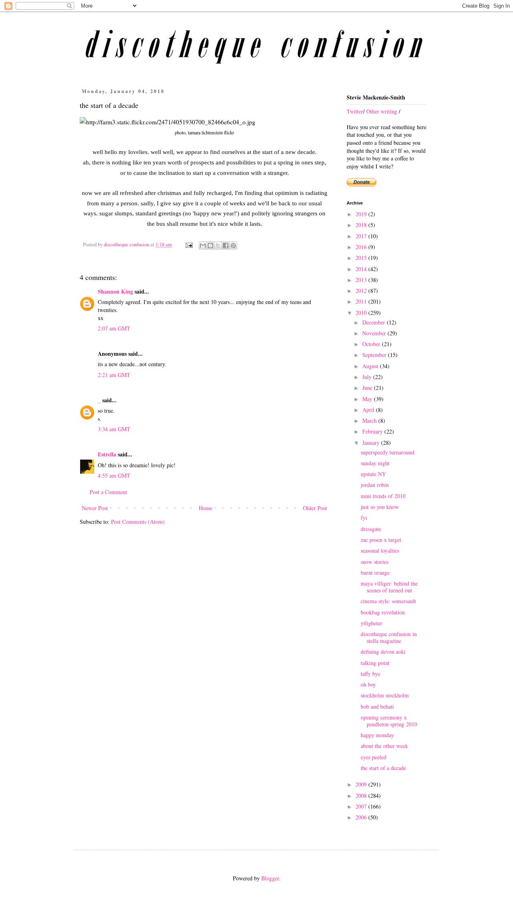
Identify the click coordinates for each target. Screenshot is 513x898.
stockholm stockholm (385, 695)
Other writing (381, 111)
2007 (361, 806)
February (373, 431)
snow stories (374, 562)
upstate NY (373, 474)
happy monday (377, 735)
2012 (361, 290)
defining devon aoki (383, 651)
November (375, 333)
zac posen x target (381, 539)
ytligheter (371, 623)
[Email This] (203, 245)
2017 (361, 236)
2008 (361, 795)
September (375, 355)
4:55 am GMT (114, 475)
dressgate (371, 529)
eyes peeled (373, 757)
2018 (361, 225)
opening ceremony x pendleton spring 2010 (389, 721)
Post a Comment (108, 492)
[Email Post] (188, 244)
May (368, 399)
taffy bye (370, 673)
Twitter (355, 111)
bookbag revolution (383, 612)
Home (205, 508)
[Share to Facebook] (226, 245)
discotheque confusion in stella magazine (389, 637)
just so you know (380, 507)
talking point (375, 663)
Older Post (315, 508)
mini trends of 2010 (383, 496)
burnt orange (375, 572)
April (369, 410)
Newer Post (95, 508)
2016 (361, 247)
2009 (361, 784)
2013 (361, 280)
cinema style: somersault (388, 601)
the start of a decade (383, 768)
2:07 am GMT (114, 328)
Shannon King (115, 291)
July (367, 377)
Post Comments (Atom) (138, 521)
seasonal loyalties (380, 550)
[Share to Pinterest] (233, 245)
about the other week (384, 746)
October (372, 344)
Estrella (107, 454)
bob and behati (377, 706)
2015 (361, 257)
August (371, 366)
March (370, 420)
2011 (361, 301)
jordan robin (375, 485)
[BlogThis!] (210, 245)
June (368, 387)
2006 (361, 817)
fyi (364, 517)
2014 (361, 269)
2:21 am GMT (114, 375)
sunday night (375, 463)
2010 (361, 312)
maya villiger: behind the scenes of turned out (389, 587)
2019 (361, 214)
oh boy (368, 684)
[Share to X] (218, 245)
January (371, 442)
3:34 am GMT (114, 429)
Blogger (270, 878)
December (374, 322)
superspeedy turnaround (387, 452)
